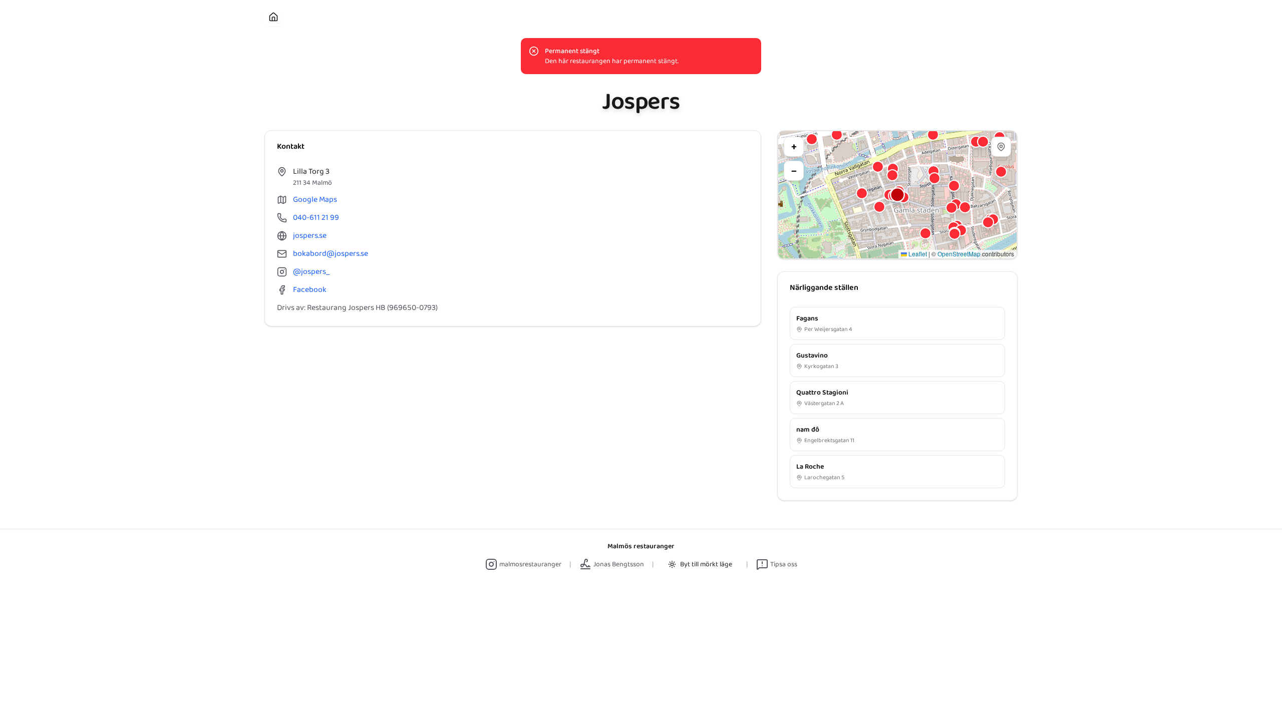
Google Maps (315, 200)
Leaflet (917, 253)
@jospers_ (311, 272)
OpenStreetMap (959, 253)
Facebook (310, 290)
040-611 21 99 (316, 218)
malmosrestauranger (530, 564)
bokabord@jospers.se (330, 254)
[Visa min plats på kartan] (1001, 147)
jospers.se (310, 236)
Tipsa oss (783, 564)
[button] (897, 195)
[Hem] (273, 17)
